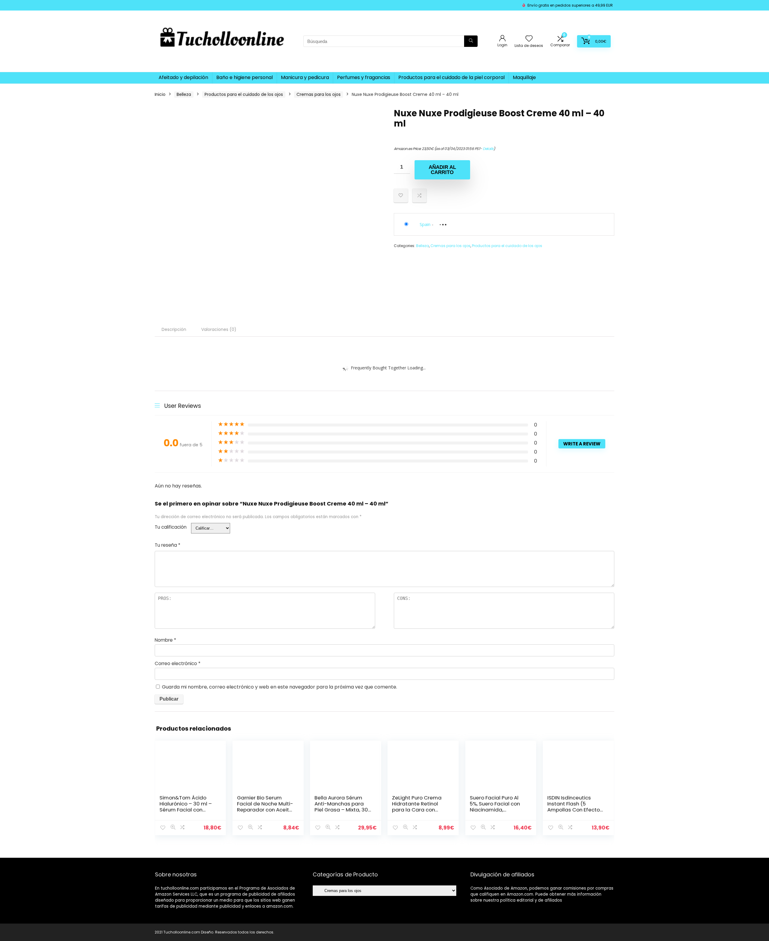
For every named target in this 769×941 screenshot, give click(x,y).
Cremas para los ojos (318, 94)
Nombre (165, 640)
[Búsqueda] (471, 41)
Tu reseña (167, 545)
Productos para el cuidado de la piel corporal (451, 77)
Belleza (184, 94)
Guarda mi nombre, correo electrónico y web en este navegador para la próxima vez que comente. (279, 686)
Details (488, 148)
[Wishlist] (529, 39)
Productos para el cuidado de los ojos (244, 94)
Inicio (160, 94)
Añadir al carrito (442, 169)
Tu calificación (171, 527)
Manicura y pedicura (305, 77)
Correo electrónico (177, 663)
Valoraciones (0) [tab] (218, 329)
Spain (425, 224)
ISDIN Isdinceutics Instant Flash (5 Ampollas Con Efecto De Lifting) (573, 806)
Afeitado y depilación (183, 77)
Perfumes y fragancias (363, 77)
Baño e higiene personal (244, 77)
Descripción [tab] (174, 329)
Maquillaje (524, 77)
